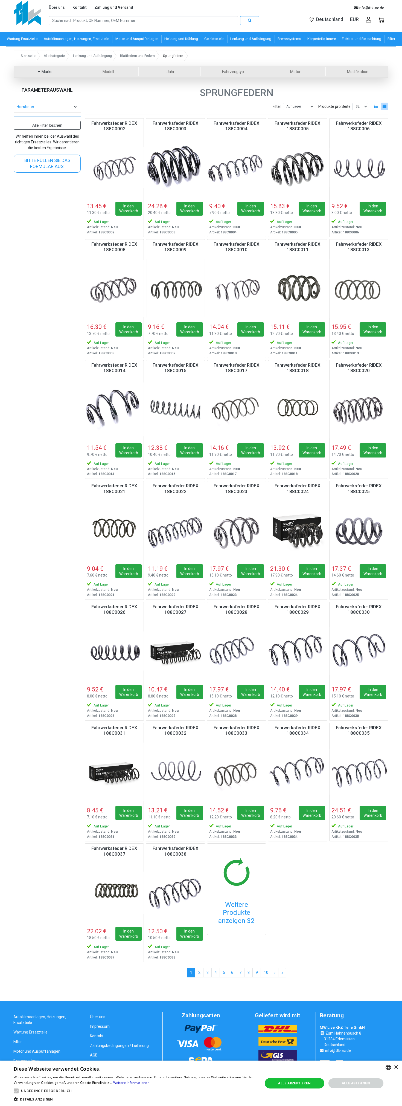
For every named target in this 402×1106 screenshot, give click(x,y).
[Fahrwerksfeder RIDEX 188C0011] (297, 288)
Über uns (57, 7)
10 (266, 972)
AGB (94, 1055)
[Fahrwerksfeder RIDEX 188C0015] (175, 409)
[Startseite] (27, 15)
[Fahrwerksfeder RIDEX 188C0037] (114, 892)
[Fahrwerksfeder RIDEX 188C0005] (297, 167)
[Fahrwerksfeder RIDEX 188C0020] (359, 409)
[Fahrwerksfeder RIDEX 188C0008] (114, 288)
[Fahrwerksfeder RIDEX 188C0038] (175, 892)
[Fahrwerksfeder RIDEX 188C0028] (236, 651)
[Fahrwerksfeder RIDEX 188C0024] (297, 530)
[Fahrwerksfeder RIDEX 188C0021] (114, 530)
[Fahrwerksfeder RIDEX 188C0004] (236, 167)
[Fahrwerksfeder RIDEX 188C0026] (114, 651)
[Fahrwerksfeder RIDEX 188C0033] (236, 772)
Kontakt (79, 7)
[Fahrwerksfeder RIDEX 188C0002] (114, 167)
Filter (277, 106)
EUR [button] (354, 19)
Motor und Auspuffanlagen (36, 1051)
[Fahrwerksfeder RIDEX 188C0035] (359, 772)
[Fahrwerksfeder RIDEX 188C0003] (175, 167)
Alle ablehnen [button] (356, 1083)
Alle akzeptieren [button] (294, 1083)
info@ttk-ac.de (338, 1050)
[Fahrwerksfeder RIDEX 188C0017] (236, 409)
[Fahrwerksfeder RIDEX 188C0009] (175, 288)
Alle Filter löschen (47, 125)
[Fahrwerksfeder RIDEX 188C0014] (114, 409)
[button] (16, 1090)
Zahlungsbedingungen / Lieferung (119, 1045)
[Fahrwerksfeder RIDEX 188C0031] (114, 772)
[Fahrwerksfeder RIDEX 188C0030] (359, 651)
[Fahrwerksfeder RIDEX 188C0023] (236, 530)
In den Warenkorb (128, 208)
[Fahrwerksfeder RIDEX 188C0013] (359, 288)
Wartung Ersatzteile (30, 1032)
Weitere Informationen (131, 1082)
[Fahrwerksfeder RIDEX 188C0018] (297, 409)
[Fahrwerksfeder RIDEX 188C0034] (297, 772)
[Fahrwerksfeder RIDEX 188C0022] (175, 530)
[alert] (201, 1083)
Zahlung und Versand (113, 7)
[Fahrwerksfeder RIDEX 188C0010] (236, 288)
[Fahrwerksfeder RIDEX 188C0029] (297, 651)
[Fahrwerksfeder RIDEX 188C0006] (359, 167)
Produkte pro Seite (334, 106)
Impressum (100, 1026)
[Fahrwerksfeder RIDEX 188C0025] (359, 530)
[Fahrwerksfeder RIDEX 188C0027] (175, 651)
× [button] (396, 1067)
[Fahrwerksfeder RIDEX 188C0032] (175, 772)
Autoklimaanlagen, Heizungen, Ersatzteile (39, 1020)
